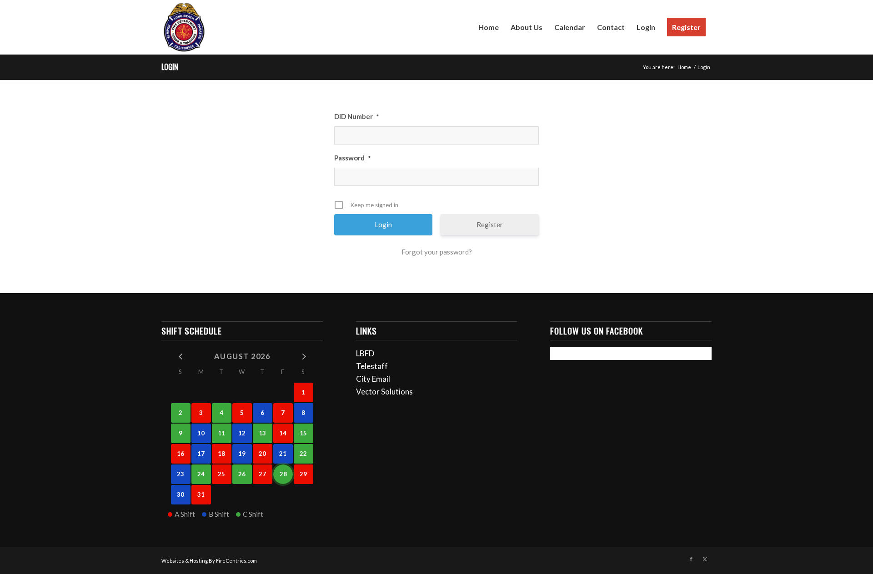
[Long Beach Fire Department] (184, 27)
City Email (373, 379)
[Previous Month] (181, 355)
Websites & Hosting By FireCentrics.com (209, 561)
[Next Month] (303, 355)
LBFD (365, 353)
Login (169, 66)
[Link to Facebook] (691, 559)
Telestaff (372, 366)
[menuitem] (488, 27)
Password (352, 158)
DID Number (356, 116)
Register (490, 224)
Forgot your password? (436, 252)
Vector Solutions (384, 391)
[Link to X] (705, 559)
